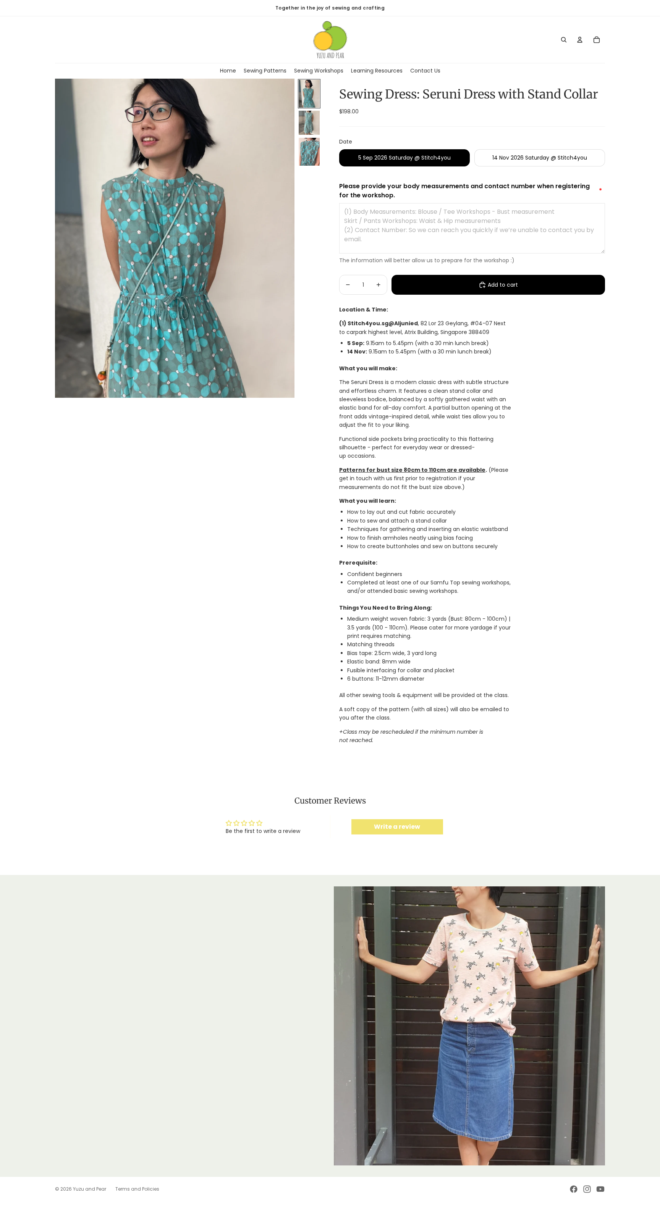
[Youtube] (600, 1189)
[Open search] (563, 39)
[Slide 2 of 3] (309, 123)
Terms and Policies (137, 1189)
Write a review (397, 826)
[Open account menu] (579, 39)
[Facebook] (573, 1189)
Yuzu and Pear (89, 1189)
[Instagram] (587, 1189)
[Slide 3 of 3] (309, 152)
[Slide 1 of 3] (309, 94)
